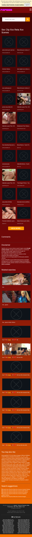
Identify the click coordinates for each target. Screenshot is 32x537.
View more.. (16, 228)
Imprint (15, 505)
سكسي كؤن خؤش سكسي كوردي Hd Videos (19, 464)
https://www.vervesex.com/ (8, 527)
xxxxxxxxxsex (5, 164)
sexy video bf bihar (7, 202)
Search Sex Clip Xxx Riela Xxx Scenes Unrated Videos (16, 489)
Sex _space (5, 304)
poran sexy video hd (7, 107)
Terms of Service (22, 505)
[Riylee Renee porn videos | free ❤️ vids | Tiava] (24, 218)
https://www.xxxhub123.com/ (8, 529)
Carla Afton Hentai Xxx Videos (13, 474)
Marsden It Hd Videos (11, 478)
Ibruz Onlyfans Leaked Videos (17, 462)
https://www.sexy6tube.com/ (24, 520)
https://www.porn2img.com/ (23, 529)
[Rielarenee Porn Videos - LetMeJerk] (24, 123)
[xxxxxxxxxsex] (9, 161)
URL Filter (15, 506)
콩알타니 (14, 477)
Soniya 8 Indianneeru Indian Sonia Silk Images (13, 465)
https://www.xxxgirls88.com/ (24, 519)
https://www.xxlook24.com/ (8, 532)
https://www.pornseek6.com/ (24, 524)
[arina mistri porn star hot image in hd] (9, 47)
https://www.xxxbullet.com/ (8, 528)
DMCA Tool (22, 506)
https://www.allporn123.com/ (24, 526)
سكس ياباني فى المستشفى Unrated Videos (15, 457)
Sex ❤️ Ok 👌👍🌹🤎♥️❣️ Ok (10, 340)
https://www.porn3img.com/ (23, 530)
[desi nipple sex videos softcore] (24, 66)
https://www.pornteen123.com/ (24, 525)
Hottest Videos (6, 69)
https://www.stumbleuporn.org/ (23, 532)
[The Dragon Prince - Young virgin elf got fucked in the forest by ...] (24, 180)
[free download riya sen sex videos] (9, 142)
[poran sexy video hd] (9, 104)
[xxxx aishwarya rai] (9, 85)
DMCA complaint (6, 264)
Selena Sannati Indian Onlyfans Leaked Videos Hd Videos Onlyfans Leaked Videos (15, 460)
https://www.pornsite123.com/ (8, 525)
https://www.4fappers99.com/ (8, 520)
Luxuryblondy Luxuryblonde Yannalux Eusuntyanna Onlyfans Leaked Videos (15, 480)
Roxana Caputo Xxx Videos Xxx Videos (16, 475)
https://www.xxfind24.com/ (8, 531)
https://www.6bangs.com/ (8, 521)
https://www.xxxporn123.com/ (8, 530)
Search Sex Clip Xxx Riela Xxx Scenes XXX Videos (15, 491)
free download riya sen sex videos (11, 145)
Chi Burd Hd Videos (15, 457)
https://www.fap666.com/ (8, 524)
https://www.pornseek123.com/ (23, 523)
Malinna (3, 459)
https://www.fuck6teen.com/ (23, 521)
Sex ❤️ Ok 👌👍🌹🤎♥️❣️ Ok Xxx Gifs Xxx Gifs (14, 445)
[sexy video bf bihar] (9, 199)
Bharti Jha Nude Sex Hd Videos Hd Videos (16, 469)
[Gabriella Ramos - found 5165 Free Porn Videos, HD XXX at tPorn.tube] (24, 161)
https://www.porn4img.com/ (23, 531)
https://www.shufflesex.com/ (8, 526)
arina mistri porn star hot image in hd (11, 50)
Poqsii (27, 465)
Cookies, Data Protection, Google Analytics (13, 5)
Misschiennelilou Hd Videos (23, 458)
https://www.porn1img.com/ (23, 528)
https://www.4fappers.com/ (8, 519)
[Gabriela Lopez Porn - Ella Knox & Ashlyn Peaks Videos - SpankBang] (9, 123)
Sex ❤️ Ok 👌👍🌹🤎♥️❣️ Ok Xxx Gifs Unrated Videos (16, 375)
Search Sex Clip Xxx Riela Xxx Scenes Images (14, 496)
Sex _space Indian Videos (8, 322)
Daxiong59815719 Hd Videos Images (11, 455)
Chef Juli (4, 467)
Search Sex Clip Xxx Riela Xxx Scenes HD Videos (15, 492)
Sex (3, 287)
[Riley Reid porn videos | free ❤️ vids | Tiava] (24, 47)
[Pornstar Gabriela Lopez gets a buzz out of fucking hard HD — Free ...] (9, 218)
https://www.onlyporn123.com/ (24, 527)
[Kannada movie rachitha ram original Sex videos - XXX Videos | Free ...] (24, 199)
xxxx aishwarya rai (6, 88)
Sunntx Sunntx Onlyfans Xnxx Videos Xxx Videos (14, 471)
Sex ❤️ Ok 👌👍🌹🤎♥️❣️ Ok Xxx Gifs (12, 357)
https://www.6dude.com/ (8, 523)
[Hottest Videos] (9, 66)
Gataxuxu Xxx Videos (15, 472)
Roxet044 (9, 467)
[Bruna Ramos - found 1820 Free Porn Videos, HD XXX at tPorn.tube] (24, 142)
